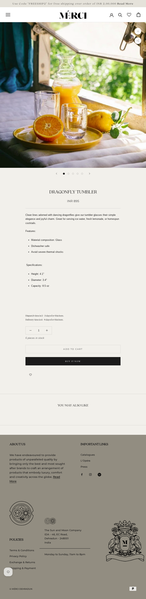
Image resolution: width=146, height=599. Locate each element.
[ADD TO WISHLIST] (30, 375)
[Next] (89, 173)
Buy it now (73, 361)
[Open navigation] (8, 14)
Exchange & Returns (22, 562)
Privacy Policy (18, 556)
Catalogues (88, 454)
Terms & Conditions (22, 550)
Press (84, 466)
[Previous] (56, 173)
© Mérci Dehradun (21, 589)
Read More (125, 3)
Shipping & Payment (23, 568)
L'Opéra (85, 460)
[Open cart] (138, 15)
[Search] (120, 15)
